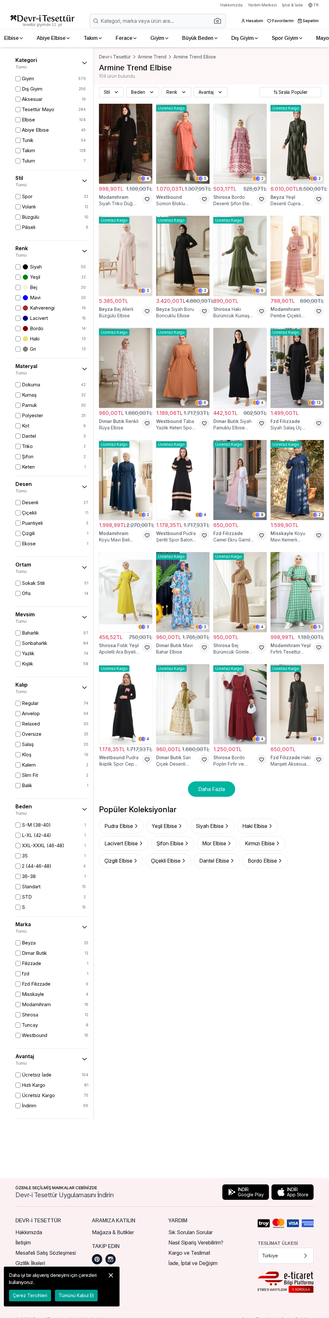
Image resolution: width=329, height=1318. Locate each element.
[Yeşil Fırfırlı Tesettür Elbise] (297, 592)
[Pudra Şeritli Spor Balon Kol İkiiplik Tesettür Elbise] (182, 480)
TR (316, 5)
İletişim (23, 1242)
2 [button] (262, 178)
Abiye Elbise (51, 38)
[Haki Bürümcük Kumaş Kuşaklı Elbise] (240, 256)
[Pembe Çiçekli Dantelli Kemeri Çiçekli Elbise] (297, 256)
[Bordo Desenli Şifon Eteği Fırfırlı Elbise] (240, 144)
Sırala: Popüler (293, 92)
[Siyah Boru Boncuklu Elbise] (182, 256)
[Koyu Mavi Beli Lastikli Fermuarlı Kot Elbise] (125, 480)
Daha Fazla (211, 789)
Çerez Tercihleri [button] (30, 1295)
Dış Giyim (242, 38)
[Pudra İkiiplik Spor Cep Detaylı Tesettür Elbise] (125, 704)
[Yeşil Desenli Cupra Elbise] (297, 144)
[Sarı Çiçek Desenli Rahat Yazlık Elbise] (182, 704)
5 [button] (205, 178)
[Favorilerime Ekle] (147, 199)
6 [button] (262, 290)
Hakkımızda (231, 5)
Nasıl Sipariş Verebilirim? (195, 1242)
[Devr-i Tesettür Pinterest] (97, 1259)
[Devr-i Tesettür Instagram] (110, 1259)
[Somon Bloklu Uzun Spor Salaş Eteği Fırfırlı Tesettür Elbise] (182, 144)
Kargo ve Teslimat (189, 1253)
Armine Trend (152, 56)
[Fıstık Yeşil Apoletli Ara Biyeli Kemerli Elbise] (125, 592)
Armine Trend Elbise (194, 56)
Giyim (157, 38)
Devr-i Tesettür (115, 56)
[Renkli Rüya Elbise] (125, 368)
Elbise (11, 38)
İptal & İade (292, 5)
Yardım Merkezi (262, 5)
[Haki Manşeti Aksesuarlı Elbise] (297, 704)
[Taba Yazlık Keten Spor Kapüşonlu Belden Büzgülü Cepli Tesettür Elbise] (182, 368)
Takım (91, 38)
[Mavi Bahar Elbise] (182, 592)
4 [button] (148, 178)
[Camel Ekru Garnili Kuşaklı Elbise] (240, 480)
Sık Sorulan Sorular (190, 1232)
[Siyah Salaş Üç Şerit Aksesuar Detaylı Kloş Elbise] (297, 368)
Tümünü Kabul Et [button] (76, 1295)
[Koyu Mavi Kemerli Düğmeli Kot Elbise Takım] (297, 480)
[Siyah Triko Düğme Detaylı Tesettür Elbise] (125, 144)
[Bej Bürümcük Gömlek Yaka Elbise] (240, 592)
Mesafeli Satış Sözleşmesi (45, 1253)
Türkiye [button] (270, 1255)
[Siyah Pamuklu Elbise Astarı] (240, 368)
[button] (219, 20)
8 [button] (262, 514)
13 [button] (318, 402)
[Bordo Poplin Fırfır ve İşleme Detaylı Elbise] (240, 704)
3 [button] (148, 290)
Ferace (124, 38)
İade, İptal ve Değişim (193, 1263)
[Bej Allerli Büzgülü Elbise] (125, 256)
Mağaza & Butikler (113, 1232)
